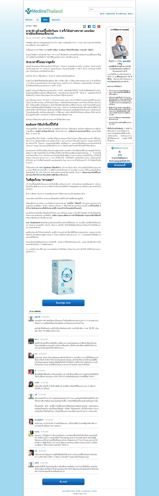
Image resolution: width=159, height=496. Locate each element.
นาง (36, 354)
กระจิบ (37, 382)
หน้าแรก (28, 20)
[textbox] (111, 9)
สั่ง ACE (63, 482)
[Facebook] (89, 26)
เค (35, 370)
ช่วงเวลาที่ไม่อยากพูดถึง (40, 62)
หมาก (37, 339)
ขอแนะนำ (56, 20)
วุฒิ (36, 394)
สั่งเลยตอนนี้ (119, 165)
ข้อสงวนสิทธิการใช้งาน (68, 491)
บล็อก (45, 20)
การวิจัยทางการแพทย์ (120, 30)
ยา (38, 20)
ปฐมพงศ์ (37, 317)
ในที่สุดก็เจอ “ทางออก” (40, 179)
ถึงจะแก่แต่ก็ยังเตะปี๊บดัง (55, 38)
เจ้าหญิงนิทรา (39, 420)
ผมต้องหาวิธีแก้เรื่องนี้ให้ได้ (42, 124)
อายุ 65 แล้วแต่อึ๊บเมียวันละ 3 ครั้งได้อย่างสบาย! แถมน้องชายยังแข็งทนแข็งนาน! (60, 32)
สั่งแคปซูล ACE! (63, 303)
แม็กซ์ (37, 463)
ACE (66, 155)
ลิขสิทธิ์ (78, 491)
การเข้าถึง (94, 491)
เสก (36, 451)
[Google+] (99, 26)
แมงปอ (37, 432)
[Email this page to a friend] (84, 26)
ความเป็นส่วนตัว (85, 491)
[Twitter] (94, 26)
